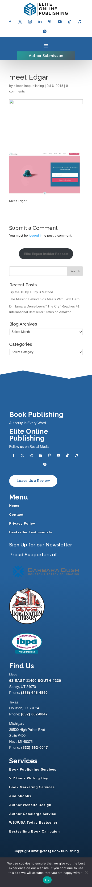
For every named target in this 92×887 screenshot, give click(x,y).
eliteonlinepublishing (29, 86)
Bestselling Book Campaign (34, 831)
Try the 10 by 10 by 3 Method (31, 292)
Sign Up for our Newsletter (40, 545)
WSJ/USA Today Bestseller (33, 822)
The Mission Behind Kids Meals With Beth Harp (44, 299)
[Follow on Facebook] (10, 21)
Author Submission (46, 56)
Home (14, 505)
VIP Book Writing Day (28, 778)
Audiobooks (20, 796)
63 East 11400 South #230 (35, 681)
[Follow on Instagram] (30, 21)
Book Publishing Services (32, 769)
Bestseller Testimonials (30, 532)
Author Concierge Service (32, 814)
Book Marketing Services (32, 787)
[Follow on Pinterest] (50, 21)
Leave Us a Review (33, 481)
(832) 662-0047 (34, 714)
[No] (86, 872)
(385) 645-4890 (34, 693)
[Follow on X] (20, 21)
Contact (16, 514)
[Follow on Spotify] (45, 31)
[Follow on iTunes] (79, 21)
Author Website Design (30, 805)
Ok (47, 880)
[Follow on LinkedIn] (40, 21)
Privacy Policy (22, 523)
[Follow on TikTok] (69, 21)
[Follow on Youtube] (59, 21)
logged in (35, 235)
